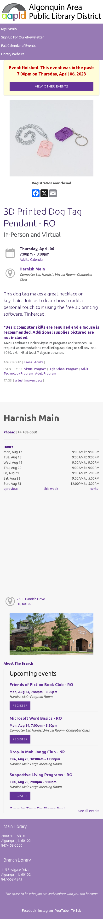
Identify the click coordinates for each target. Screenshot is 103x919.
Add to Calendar (32, 260)
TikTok (76, 911)
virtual (19, 380)
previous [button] (11, 489)
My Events (9, 29)
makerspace (33, 380)
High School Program (64, 368)
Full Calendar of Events (18, 46)
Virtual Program (35, 368)
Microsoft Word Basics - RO (36, 718)
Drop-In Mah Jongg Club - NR (37, 752)
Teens (28, 362)
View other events (51, 86)
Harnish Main (32, 269)
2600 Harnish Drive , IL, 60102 (31, 601)
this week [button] (51, 489)
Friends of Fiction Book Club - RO (41, 684)
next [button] (93, 489)
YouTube (62, 911)
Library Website (12, 54)
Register (20, 705)
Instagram (46, 911)
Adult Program (45, 373)
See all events (88, 811)
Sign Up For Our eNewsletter (22, 37)
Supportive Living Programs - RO (41, 774)
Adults (38, 362)
